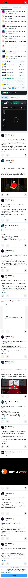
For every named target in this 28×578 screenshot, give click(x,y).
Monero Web (8, 452)
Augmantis (8, 301)
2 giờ (6, 495)
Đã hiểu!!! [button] (14, 575)
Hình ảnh (23, 97)
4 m (6, 137)
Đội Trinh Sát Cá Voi (10, 225)
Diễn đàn (10, 88)
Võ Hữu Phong (10, 66)
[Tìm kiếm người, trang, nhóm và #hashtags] (25, 2)
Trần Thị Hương (10, 64)
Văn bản (14, 97)
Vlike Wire (8, 135)
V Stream (8, 160)
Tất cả (5, 97)
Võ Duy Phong (10, 72)
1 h (6, 277)
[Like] (14, 155)
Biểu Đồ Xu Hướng (16, 103)
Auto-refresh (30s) (16, 88)
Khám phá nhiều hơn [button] (6, 572)
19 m (6, 162)
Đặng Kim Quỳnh (10, 75)
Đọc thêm (3, 151)
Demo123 (9, 84)
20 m (6, 201)
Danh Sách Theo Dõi (23, 103)
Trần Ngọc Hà (10, 69)
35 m (6, 252)
